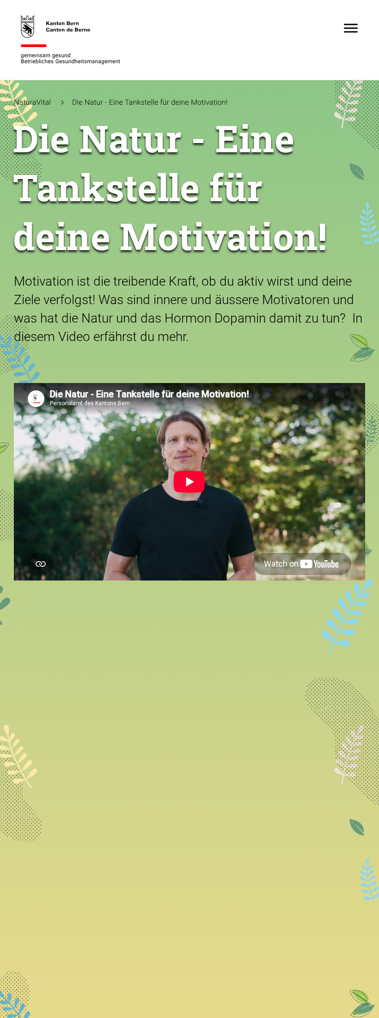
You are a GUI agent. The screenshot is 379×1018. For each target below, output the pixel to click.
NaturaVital (32, 102)
